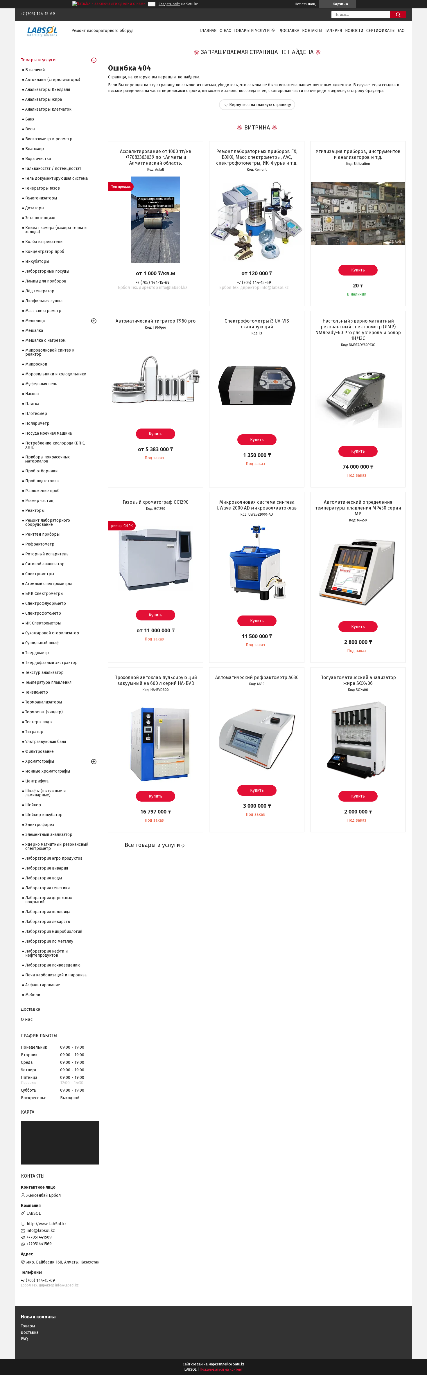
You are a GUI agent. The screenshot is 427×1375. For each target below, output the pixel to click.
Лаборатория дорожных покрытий (48, 899)
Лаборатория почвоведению (52, 965)
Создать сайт (169, 4)
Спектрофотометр (43, 613)
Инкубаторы (37, 261)
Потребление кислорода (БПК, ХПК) (55, 445)
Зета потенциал (40, 217)
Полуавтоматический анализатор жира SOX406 (358, 680)
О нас (225, 30)
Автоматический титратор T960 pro (155, 321)
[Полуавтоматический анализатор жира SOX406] (358, 740)
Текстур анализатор (44, 672)
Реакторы (34, 510)
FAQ (401, 30)
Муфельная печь (41, 383)
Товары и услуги (252, 30)
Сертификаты (380, 30)
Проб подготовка (42, 480)
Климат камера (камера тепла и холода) (56, 229)
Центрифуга (37, 781)
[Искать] (398, 14)
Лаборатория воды (43, 878)
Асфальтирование (42, 984)
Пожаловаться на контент (221, 1369)
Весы (30, 129)
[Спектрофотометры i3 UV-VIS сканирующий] (256, 383)
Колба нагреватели (43, 241)
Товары (28, 1326)
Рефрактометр (39, 544)
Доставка (289, 30)
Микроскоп (36, 364)
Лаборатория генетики (47, 888)
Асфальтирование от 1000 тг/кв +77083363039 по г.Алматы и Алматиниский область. (155, 157)
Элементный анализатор (48, 834)
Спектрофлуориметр (45, 603)
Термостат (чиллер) (44, 712)
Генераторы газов (42, 188)
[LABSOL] (42, 30)
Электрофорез (39, 824)
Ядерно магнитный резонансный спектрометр (56, 846)
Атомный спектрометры (48, 583)
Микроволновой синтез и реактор (49, 352)
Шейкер (33, 804)
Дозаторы (34, 208)
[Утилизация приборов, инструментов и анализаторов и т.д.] (358, 214)
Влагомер (34, 148)
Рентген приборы (42, 534)
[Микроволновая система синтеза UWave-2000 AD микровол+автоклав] (256, 564)
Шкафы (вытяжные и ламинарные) (45, 793)
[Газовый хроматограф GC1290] (155, 558)
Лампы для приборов (45, 281)
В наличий (35, 69)
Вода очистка (38, 158)
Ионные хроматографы (47, 771)
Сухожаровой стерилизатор (52, 633)
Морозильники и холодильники (55, 374)
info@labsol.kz (41, 1230)
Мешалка (34, 330)
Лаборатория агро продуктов (53, 858)
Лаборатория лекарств (47, 921)
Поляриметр (37, 423)
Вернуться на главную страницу (260, 104)
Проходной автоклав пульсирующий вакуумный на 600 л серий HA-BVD (155, 680)
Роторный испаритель (47, 554)
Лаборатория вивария (46, 868)
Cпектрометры (39, 573)
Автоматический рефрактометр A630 (257, 677)
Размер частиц (39, 500)
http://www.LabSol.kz (47, 1223)
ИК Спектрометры (43, 623)
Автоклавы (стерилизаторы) (52, 79)
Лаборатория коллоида (47, 911)
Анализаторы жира (43, 99)
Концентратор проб (44, 251)
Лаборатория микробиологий (53, 931)
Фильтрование (39, 751)
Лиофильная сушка (43, 300)
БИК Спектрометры (44, 593)
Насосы (32, 393)
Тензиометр (36, 692)
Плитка (32, 403)
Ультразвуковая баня (45, 741)
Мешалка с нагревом (45, 340)
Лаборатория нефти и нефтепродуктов (46, 953)
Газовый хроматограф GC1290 (156, 502)
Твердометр (37, 652)
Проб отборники (41, 471)
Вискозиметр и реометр (48, 138)
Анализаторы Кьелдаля (47, 89)
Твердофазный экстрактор (51, 662)
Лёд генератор (39, 291)
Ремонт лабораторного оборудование (47, 522)
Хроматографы (39, 761)
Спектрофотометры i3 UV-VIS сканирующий (257, 324)
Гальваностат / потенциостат (53, 168)
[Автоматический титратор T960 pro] (155, 377)
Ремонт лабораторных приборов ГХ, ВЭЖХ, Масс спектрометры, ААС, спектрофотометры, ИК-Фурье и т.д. (256, 157)
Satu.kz (239, 1364)
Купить (358, 270)
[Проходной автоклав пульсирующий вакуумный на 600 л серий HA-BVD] (155, 740)
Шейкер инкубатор (43, 814)
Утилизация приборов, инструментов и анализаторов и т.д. (358, 154)
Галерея (333, 30)
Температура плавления (48, 682)
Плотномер (36, 413)
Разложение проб (42, 490)
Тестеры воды (38, 721)
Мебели (32, 994)
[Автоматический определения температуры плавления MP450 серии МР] (358, 570)
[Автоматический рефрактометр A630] (256, 734)
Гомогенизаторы (41, 198)
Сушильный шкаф (42, 642)
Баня (29, 119)
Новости (354, 30)
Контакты (312, 30)
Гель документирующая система (56, 178)
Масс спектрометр (43, 310)
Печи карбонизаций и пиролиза (56, 975)
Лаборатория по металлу (49, 941)
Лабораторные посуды (47, 271)
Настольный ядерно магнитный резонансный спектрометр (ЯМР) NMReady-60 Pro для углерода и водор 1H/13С (358, 329)
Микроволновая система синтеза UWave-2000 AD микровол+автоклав (257, 505)
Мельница (35, 320)
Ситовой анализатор (44, 563)
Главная (208, 30)
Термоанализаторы (43, 702)
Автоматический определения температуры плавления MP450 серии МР (358, 507)
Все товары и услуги (152, 844)
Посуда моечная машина (48, 433)
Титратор (34, 731)
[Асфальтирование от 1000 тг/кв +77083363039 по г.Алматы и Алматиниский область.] (155, 219)
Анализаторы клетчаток (48, 109)
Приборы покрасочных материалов (47, 459)
